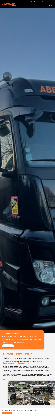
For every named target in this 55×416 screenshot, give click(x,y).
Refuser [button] (9, 412)
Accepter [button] (4, 412)
